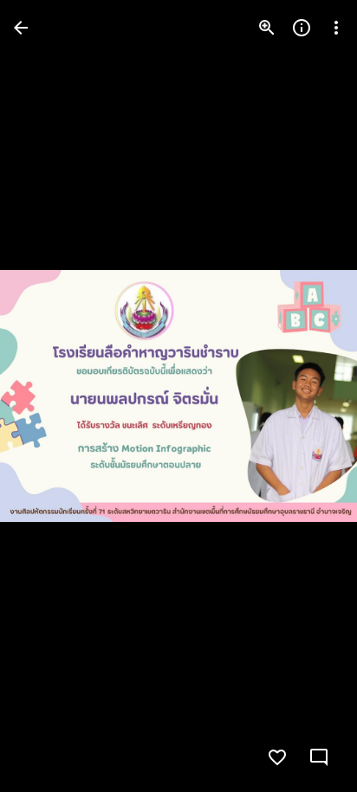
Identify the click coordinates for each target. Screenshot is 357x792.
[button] (48, 396)
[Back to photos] (21, 27)
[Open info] (301, 27)
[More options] (336, 27)
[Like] (277, 757)
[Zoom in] (267, 27)
